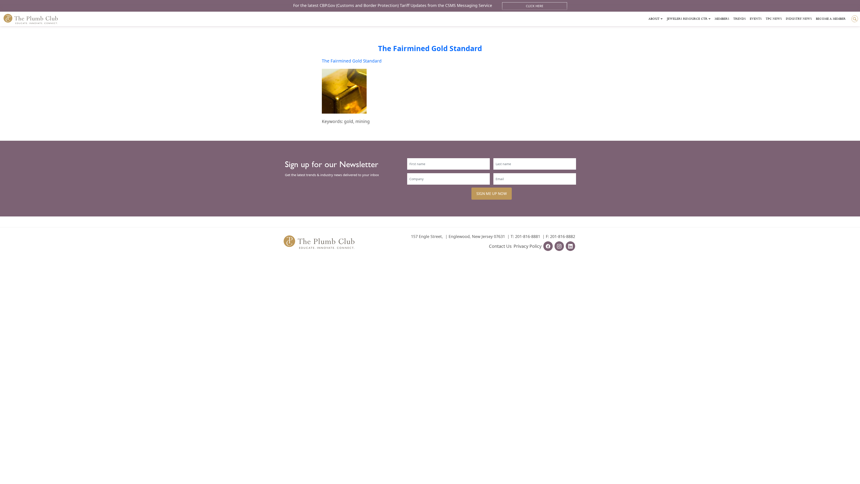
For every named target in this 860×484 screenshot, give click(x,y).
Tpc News (774, 19)
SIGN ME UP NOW (491, 193)
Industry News (799, 19)
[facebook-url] (548, 246)
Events (756, 19)
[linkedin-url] (570, 246)
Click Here (534, 6)
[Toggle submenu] (661, 18)
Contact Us (500, 246)
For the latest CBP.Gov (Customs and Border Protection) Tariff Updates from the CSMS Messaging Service (393, 5)
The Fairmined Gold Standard (430, 48)
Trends (739, 19)
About (654, 19)
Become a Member (831, 19)
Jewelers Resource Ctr (687, 19)
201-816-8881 (527, 236)
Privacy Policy (528, 246)
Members (722, 19)
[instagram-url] (559, 246)
